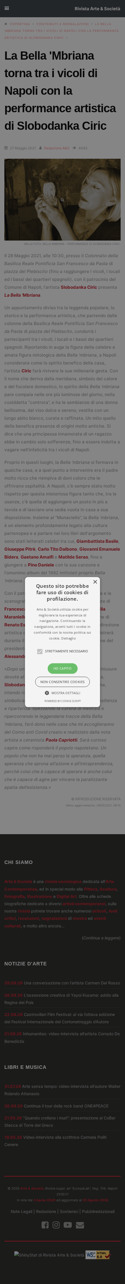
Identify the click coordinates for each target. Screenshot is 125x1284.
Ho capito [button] (62, 668)
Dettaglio (68, 638)
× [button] (95, 582)
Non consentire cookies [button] (62, 682)
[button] (62, 642)
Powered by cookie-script (62, 701)
